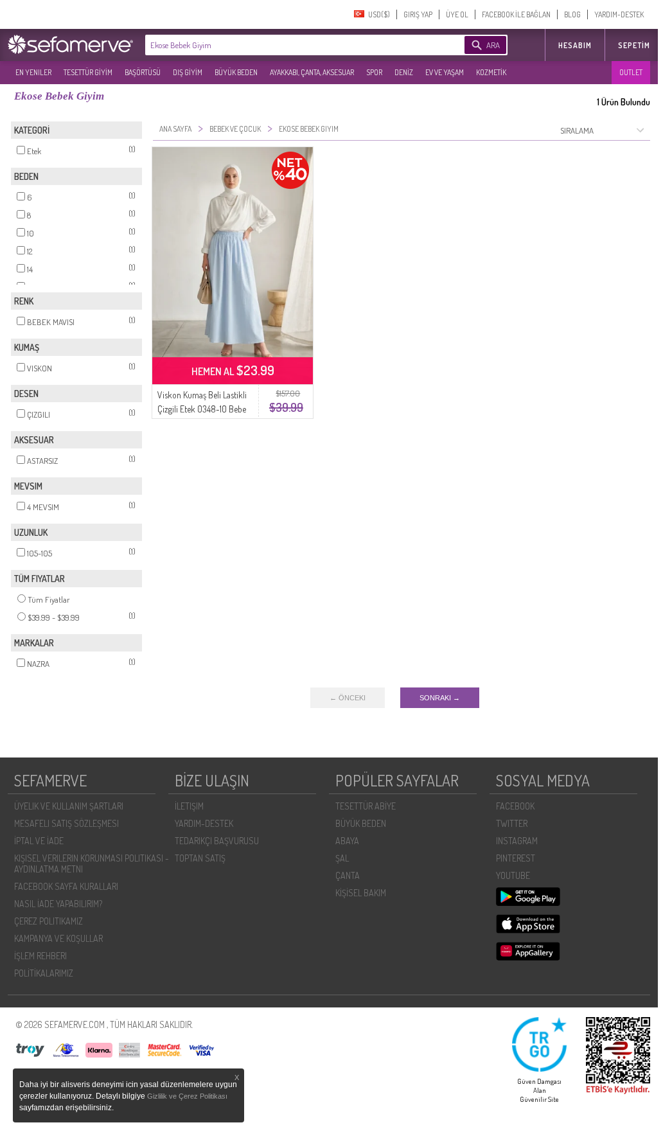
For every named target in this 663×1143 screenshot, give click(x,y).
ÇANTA (347, 875)
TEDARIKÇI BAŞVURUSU (217, 840)
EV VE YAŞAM (444, 72)
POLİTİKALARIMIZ (43, 973)
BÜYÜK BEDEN (236, 72)
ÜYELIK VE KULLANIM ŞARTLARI (68, 806)
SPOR (374, 72)
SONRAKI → (440, 698)
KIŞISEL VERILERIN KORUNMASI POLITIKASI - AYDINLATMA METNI (91, 863)
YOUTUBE (513, 875)
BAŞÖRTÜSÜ (143, 72)
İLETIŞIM (189, 806)
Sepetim (634, 45)
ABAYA (347, 840)
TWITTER (511, 823)
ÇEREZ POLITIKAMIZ (48, 921)
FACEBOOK (515, 806)
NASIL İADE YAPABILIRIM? (58, 903)
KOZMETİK (491, 72)
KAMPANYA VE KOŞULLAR (58, 938)
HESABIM (575, 45)
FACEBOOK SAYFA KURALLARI (66, 886)
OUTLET (630, 72)
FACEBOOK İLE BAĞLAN (516, 14)
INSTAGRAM (517, 840)
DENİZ (403, 72)
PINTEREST (515, 858)
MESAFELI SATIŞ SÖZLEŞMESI (66, 823)
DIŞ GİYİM (187, 72)
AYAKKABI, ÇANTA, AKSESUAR (312, 72)
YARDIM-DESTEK (619, 14)
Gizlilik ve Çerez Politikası (187, 1096)
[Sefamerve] (73, 44)
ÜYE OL (457, 14)
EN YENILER (33, 72)
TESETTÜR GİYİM (88, 72)
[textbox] (285, 45)
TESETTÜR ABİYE (365, 806)
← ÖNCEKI (348, 698)
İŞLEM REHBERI (40, 955)
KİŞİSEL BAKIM (360, 892)
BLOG (572, 14)
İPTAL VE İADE (39, 840)
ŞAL (342, 858)
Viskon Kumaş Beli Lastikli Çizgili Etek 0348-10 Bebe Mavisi (202, 409)
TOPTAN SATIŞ (200, 858)
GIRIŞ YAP (417, 14)
